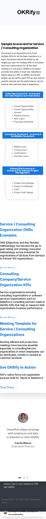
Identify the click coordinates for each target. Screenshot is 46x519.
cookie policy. (17, 514)
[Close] (41, 513)
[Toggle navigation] (38, 13)
